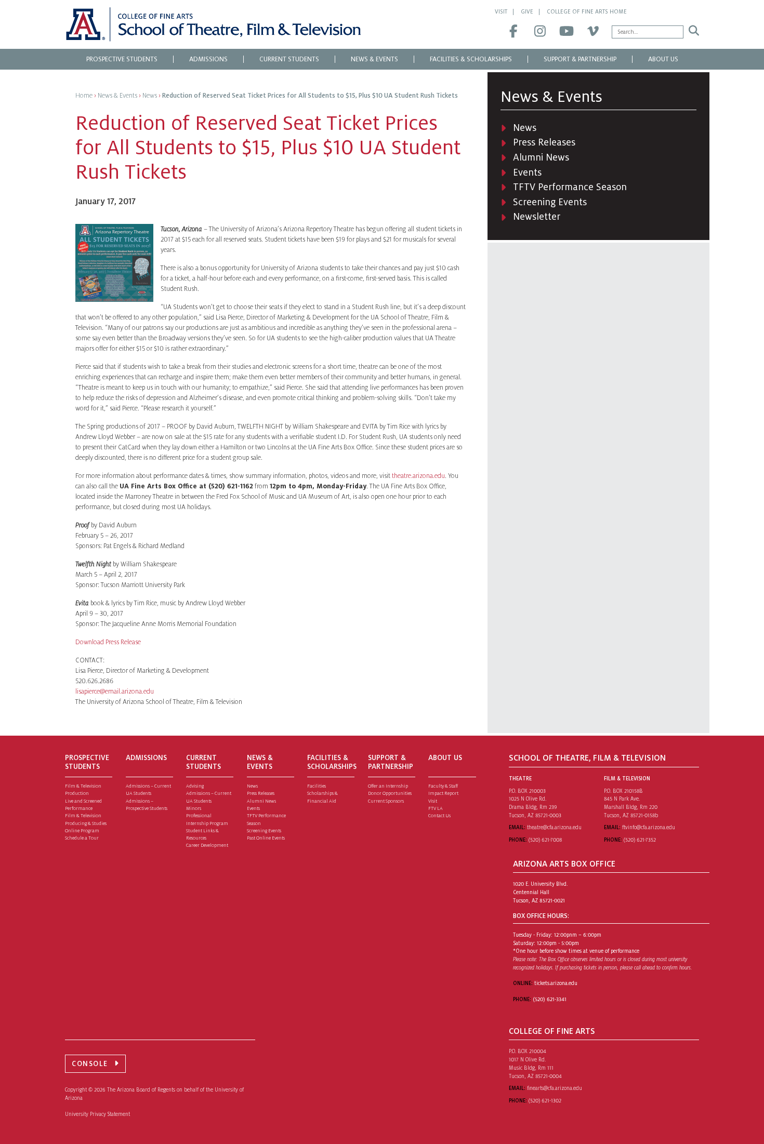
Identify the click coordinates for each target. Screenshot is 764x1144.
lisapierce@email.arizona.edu (114, 691)
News (524, 128)
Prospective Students (121, 59)
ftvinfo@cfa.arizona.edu (648, 827)
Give (527, 11)
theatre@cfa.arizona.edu (554, 827)
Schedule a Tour (82, 838)
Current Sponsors (386, 801)
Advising (195, 786)
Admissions (208, 59)
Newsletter (536, 216)
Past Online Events (266, 838)
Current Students (289, 59)
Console (90, 1064)
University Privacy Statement (97, 1114)
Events (527, 172)
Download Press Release (108, 642)
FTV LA (435, 808)
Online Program (82, 830)
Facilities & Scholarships (471, 59)
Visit (501, 11)
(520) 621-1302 (545, 1100)
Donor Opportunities (390, 793)
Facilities (316, 786)
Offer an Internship (388, 786)
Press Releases (544, 142)
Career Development (207, 845)
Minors (193, 808)
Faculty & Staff (443, 786)
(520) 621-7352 (640, 840)
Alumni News (541, 157)
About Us (663, 59)
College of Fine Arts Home (587, 11)
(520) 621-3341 (550, 999)
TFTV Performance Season (570, 187)
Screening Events (550, 202)
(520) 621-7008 (545, 840)
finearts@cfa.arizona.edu (554, 1088)
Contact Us (439, 815)
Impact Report (443, 793)
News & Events (374, 59)
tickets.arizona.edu (555, 983)
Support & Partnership (580, 59)
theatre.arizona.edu (418, 476)
